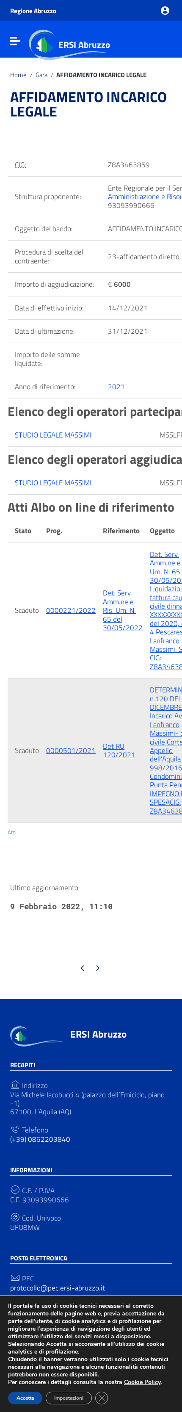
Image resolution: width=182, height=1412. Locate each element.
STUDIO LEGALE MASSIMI (53, 434)
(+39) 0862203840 (40, 1139)
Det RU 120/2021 (119, 750)
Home (18, 75)
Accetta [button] (25, 1398)
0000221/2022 (71, 610)
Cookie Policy (142, 1382)
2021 (116, 386)
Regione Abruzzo (33, 11)
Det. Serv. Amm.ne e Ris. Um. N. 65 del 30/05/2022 (123, 610)
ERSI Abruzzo (84, 44)
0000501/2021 (71, 750)
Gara (41, 75)
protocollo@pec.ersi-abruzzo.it (57, 1288)
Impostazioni (68, 1398)
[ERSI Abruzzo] (36, 1035)
